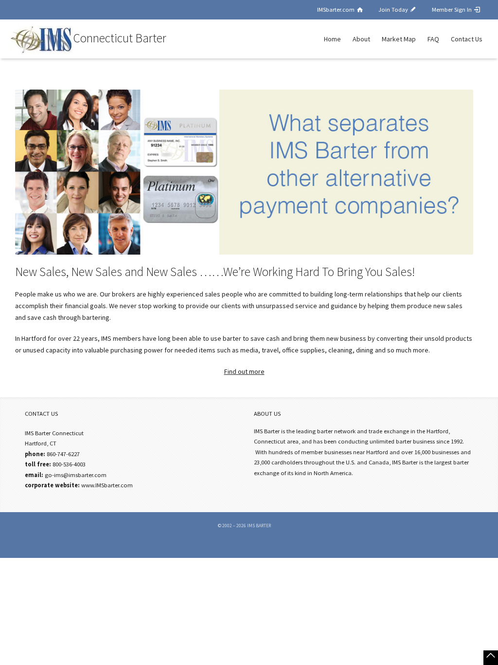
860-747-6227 (63, 454)
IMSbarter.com (336, 9)
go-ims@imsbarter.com (76, 475)
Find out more (244, 371)
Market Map (399, 39)
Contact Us (466, 39)
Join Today (393, 9)
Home (332, 39)
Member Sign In (452, 9)
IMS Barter (259, 525)
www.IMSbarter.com (107, 485)
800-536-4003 (69, 464)
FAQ (433, 39)
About (361, 39)
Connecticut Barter (119, 38)
